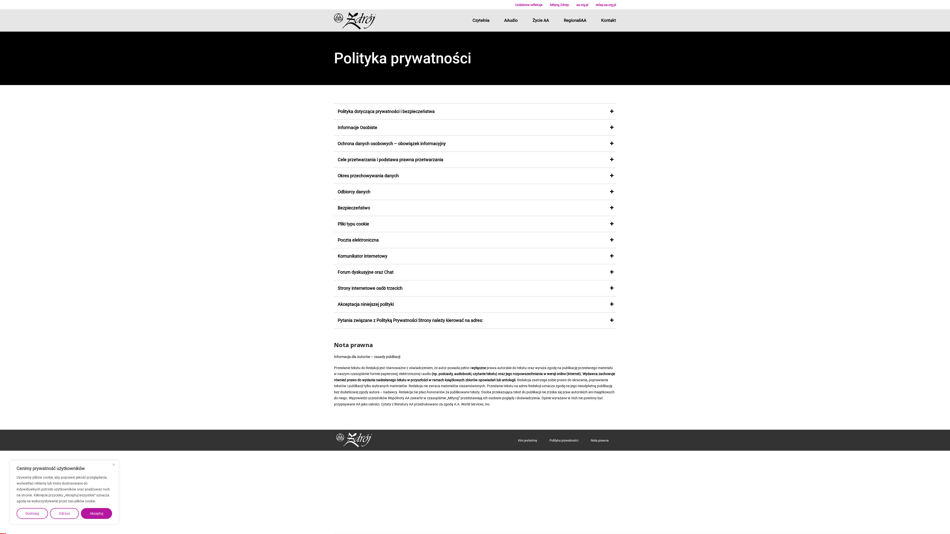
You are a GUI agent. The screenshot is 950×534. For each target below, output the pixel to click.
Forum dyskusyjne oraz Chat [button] (366, 272)
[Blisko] (114, 464)
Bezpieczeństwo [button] (354, 207)
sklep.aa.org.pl (606, 5)
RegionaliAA (575, 20)
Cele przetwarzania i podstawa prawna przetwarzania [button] (390, 159)
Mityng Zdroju (559, 5)
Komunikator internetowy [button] (362, 256)
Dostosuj (32, 513)
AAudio (511, 20)
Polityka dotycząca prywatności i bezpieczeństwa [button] (386, 111)
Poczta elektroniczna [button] (358, 240)
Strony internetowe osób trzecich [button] (370, 288)
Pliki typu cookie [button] (353, 223)
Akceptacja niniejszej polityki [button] (366, 304)
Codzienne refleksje (529, 5)
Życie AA (541, 20)
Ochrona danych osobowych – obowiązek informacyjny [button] (392, 143)
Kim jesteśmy (527, 440)
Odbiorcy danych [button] (354, 191)
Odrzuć (64, 513)
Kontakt (608, 20)
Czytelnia (481, 20)
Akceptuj (96, 513)
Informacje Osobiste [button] (357, 127)
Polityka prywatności (563, 440)
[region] (64, 492)
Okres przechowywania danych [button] (368, 175)
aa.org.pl (582, 5)
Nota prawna (600, 440)
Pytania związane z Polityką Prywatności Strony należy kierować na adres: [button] (410, 320)
